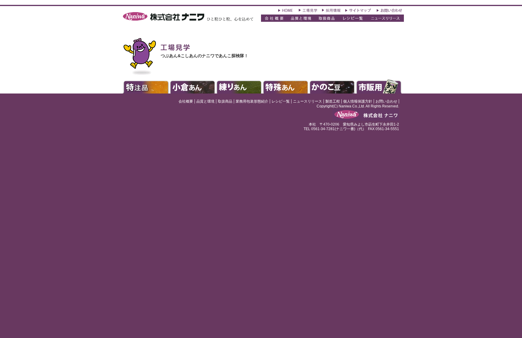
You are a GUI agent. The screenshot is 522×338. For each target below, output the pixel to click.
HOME (286, 10)
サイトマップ (358, 10)
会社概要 (274, 18)
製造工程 (332, 101)
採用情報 (331, 10)
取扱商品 (326, 18)
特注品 (145, 86)
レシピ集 (353, 18)
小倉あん (192, 86)
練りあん (238, 86)
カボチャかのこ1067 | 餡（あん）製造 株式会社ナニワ (187, 17)
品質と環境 (301, 18)
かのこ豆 (332, 86)
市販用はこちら (379, 85)
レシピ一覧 (281, 101)
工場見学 (308, 10)
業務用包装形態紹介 (252, 101)
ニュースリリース (385, 18)
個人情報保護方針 (357, 101)
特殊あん (285, 86)
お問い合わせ (390, 10)
